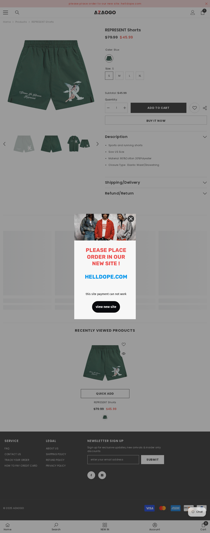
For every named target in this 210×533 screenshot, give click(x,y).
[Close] (131, 219)
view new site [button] (106, 307)
